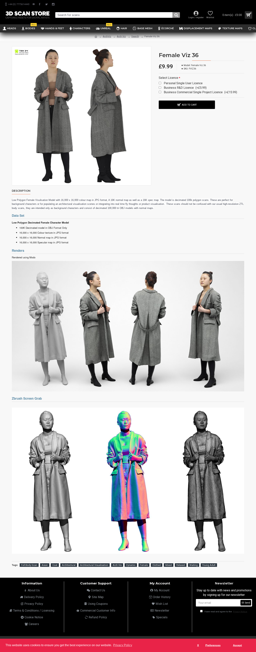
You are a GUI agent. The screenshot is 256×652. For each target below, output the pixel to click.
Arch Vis (117, 565)
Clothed (156, 565)
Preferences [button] (213, 645)
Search (135, 36)
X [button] (198, 645)
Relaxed (180, 565)
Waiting (193, 565)
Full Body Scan (29, 565)
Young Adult (209, 565)
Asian (45, 565)
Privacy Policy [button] (122, 645)
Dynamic (130, 565)
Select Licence (168, 78)
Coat (54, 565)
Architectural (69, 565)
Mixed (168, 565)
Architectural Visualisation (94, 565)
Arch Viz (121, 36)
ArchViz (107, 36)
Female (144, 565)
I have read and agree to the (225, 611)
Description (21, 190)
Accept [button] (237, 645)
